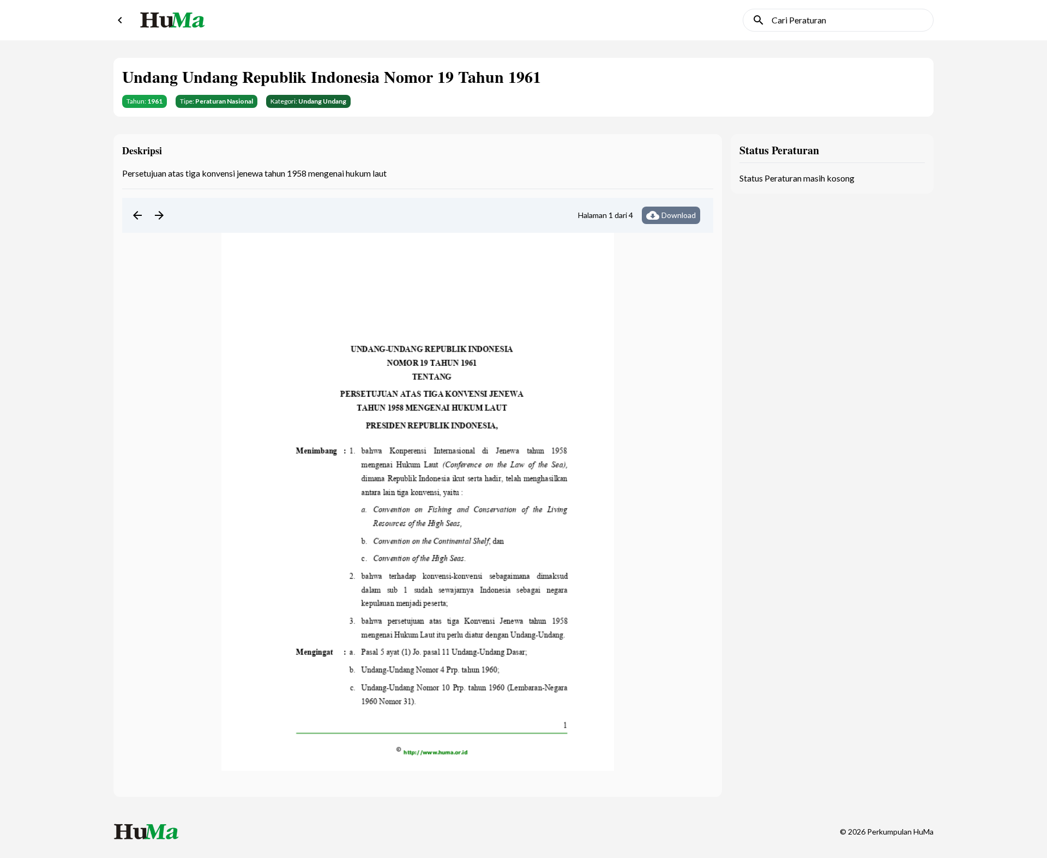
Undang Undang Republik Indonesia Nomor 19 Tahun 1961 (331, 76)
